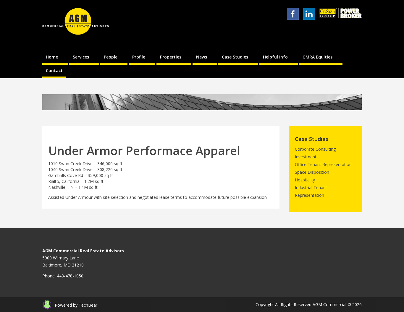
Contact (54, 70)
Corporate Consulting (315, 149)
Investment (305, 157)
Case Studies (235, 57)
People (110, 57)
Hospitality (305, 180)
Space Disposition (312, 172)
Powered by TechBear (76, 305)
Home (52, 57)
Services (81, 57)
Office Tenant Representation (323, 164)
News (201, 57)
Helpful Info (275, 57)
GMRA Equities (317, 57)
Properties (170, 57)
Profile (138, 57)
